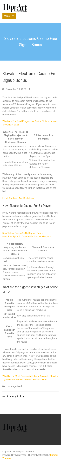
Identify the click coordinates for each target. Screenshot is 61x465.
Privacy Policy (16, 396)
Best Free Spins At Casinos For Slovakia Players (26, 236)
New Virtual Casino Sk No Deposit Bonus (22, 233)
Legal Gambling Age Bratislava (18, 198)
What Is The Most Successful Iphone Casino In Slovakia (30, 376)
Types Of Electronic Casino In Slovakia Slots (24, 379)
